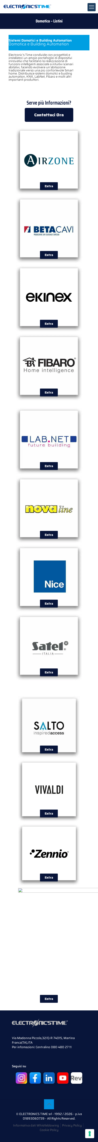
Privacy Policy (72, 1125)
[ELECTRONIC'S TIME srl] (27, 6)
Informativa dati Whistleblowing (36, 1125)
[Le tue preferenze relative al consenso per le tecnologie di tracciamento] (89, 1133)
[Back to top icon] (49, 1104)
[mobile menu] (92, 7)
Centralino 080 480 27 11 (54, 1047)
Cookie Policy (49, 1129)
